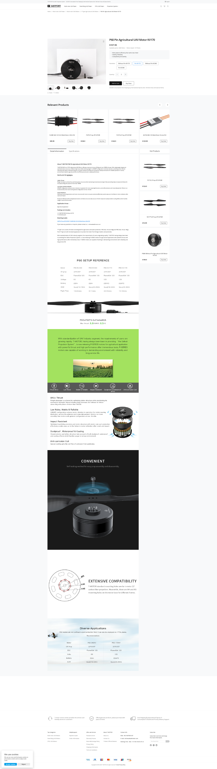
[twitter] (154, 746)
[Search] (161, 6)
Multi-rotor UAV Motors (73, 11)
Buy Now (128, 83)
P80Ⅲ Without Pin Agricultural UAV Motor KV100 (154, 254)
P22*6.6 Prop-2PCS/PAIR (123, 135)
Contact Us (106, 738)
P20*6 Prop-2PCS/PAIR (93, 135)
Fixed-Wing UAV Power (86, 6)
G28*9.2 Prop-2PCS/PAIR (63, 221)
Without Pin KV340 (151, 63)
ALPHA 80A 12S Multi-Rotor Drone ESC (154, 135)
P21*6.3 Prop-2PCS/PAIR (154, 180)
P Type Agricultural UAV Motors (90, 11)
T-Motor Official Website (110, 741)
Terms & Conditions (91, 750)
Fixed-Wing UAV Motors (53, 738)
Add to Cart (115, 83)
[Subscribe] (168, 741)
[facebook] (151, 746)
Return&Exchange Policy (93, 741)
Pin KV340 (121, 68)
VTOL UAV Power (99, 6)
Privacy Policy (90, 744)
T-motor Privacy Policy (120, 764)
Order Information (74, 738)
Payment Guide (73, 735)
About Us (105, 735)
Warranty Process (91, 738)
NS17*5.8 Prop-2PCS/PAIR (155, 217)
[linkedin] (157, 746)
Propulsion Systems (112, 6)
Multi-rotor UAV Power (70, 6)
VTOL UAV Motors (52, 741)
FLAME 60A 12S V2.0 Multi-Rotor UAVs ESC (62, 135)
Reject (24, 764)
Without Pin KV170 (124, 63)
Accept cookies (10, 764)
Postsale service (90, 735)
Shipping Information (92, 747)
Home (49, 11)
